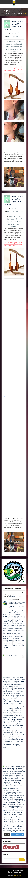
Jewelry (9, 36)
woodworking (14, 51)
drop (16, 43)
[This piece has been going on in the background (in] (14, 621)
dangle (19, 41)
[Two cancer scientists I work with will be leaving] (14, 776)
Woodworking (16, 38)
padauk (12, 48)
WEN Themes (17, 875)
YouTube (9, 847)
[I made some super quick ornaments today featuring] (14, 821)
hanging (19, 44)
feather (8, 44)
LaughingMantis (15, 33)
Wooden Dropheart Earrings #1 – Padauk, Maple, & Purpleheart (13, 200)
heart (7, 46)
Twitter (13, 847)
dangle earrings (9, 43)
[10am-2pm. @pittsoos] (14, 665)
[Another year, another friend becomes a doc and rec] (14, 643)
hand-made (13, 44)
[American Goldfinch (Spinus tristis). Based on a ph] (14, 688)
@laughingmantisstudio (15, 596)
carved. (10, 41)
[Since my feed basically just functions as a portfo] (14, 799)
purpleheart (17, 48)
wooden (12, 49)
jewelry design (18, 46)
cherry (15, 41)
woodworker (18, 49)
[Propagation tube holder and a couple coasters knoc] (14, 754)
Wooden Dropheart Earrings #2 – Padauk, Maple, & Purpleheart (13, 25)
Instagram (5, 847)
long (8, 48)
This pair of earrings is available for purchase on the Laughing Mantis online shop (13, 68)
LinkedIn (17, 847)
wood (7, 49)
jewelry (11, 46)
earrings (20, 43)
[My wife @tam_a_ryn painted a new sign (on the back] (14, 710)
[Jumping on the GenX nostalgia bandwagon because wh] (14, 732)
